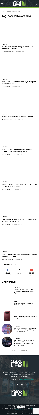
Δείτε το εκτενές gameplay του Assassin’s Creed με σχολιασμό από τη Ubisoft (17, 150)
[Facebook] (12, 384)
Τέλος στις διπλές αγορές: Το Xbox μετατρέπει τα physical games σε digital (24, 291)
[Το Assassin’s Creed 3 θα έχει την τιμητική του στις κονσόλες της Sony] (19, 203)
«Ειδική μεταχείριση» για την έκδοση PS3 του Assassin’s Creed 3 (18, 48)
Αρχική (3, 11)
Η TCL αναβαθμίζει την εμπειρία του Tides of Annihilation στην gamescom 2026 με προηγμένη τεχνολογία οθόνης (24, 342)
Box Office (5, 44)
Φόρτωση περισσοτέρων (18, 350)
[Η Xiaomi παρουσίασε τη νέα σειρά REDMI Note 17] (7, 303)
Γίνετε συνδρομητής (31, 269)
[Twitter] (17, 384)
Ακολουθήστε (19, 269)
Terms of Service (19, 409)
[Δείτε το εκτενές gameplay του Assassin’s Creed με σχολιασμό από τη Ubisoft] (19, 134)
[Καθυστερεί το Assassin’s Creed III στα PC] (19, 101)
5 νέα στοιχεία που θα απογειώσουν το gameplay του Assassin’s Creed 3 (19, 185)
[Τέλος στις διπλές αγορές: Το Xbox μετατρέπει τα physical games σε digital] (7, 290)
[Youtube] (22, 384)
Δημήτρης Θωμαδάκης (7, 51)
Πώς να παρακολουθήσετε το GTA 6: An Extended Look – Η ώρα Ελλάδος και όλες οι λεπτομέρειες (25, 329)
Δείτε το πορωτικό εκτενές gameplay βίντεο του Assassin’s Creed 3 (19, 255)
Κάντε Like (8, 269)
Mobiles (16, 301)
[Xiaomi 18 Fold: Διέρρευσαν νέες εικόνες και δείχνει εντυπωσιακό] (7, 316)
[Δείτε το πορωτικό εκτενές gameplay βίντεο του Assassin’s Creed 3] (19, 238)
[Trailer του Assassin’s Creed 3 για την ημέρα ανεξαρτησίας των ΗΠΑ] (19, 66)
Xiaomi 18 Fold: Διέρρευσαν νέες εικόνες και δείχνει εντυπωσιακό (25, 317)
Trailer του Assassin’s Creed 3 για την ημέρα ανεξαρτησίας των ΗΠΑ (19, 83)
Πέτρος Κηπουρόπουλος (7, 119)
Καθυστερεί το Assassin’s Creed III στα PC (17, 116)
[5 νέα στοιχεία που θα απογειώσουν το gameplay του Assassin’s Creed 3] (19, 169)
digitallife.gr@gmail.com (26, 379)
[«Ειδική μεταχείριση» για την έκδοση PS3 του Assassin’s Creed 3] (19, 31)
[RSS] (26, 384)
